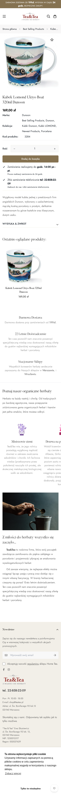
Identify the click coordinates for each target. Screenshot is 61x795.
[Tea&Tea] (31, 16)
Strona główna (10, 29)
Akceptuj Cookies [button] (30, 781)
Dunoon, (50, 120)
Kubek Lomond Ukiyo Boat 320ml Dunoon (23, 290)
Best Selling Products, (33, 120)
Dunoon (26, 115)
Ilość (5, 148)
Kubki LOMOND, (47, 126)
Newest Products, (31, 131)
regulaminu (33, 664)
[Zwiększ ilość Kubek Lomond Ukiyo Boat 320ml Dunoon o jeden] (54, 148)
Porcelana (46, 131)
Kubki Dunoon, (30, 126)
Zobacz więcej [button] (13, 773)
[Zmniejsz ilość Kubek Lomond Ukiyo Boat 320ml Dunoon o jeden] (14, 148)
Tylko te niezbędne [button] (30, 788)
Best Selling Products (33, 29)
